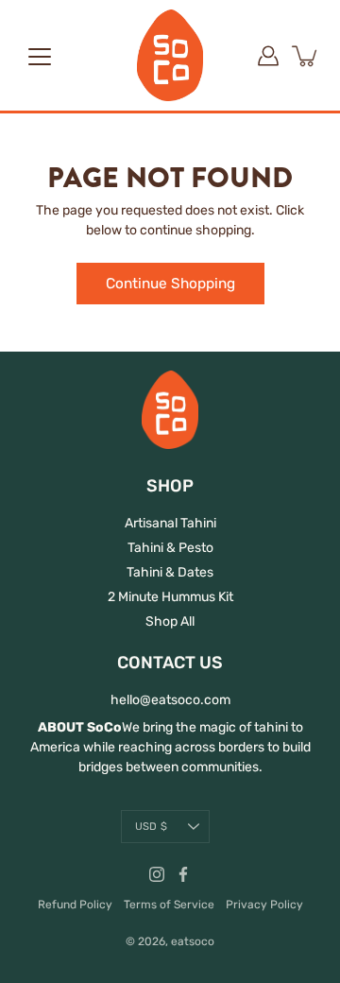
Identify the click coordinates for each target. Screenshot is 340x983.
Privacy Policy (264, 904)
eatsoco (192, 941)
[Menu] (39, 57)
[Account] (268, 56)
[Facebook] (183, 874)
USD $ (151, 826)
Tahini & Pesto (170, 548)
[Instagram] (156, 874)
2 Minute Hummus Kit (170, 597)
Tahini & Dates (170, 572)
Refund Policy (75, 904)
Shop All (170, 621)
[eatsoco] (170, 55)
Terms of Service (169, 904)
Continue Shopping (170, 283)
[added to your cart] (306, 56)
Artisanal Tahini (170, 523)
